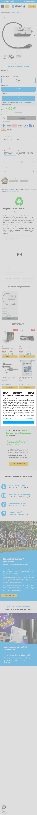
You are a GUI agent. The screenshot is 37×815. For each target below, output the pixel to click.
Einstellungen (29, 418)
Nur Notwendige (7, 418)
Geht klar (18, 422)
